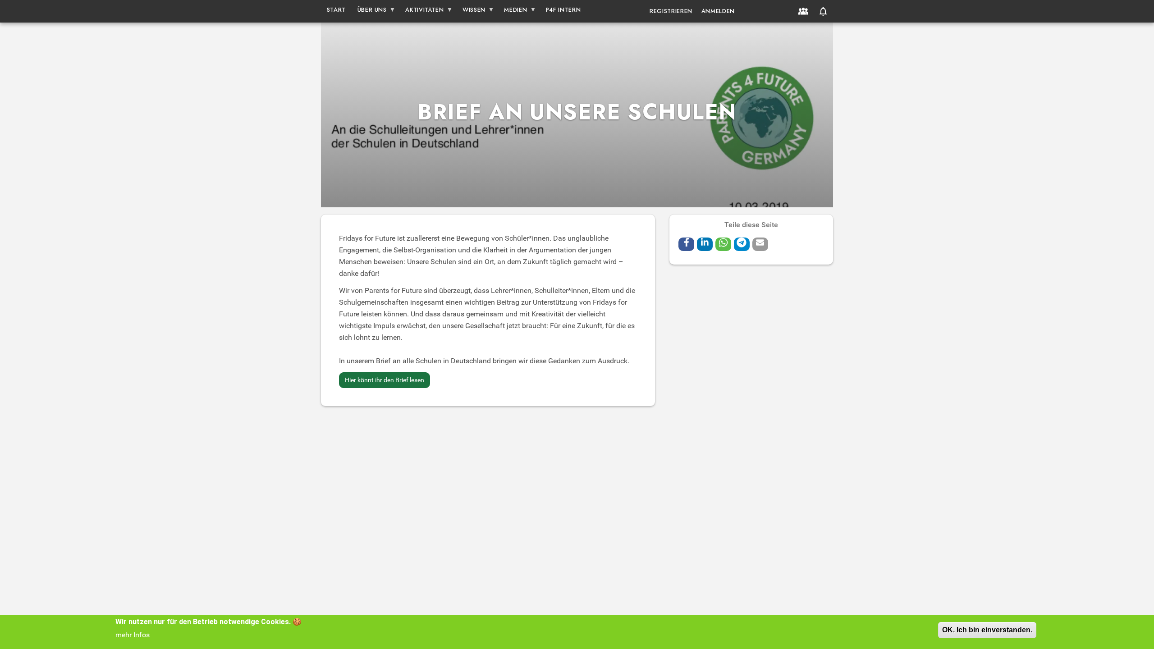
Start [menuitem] (336, 10)
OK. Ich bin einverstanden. (987, 630)
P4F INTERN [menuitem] (563, 10)
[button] (823, 11)
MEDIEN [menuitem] (513, 11)
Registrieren (671, 11)
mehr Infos (132, 635)
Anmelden (718, 11)
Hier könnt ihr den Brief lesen (384, 380)
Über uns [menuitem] (369, 11)
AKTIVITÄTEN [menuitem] (422, 11)
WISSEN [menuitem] (471, 11)
